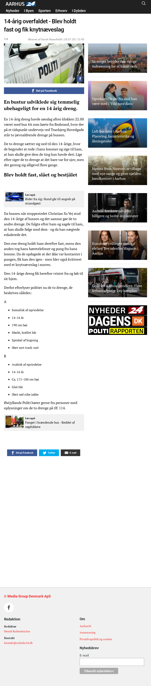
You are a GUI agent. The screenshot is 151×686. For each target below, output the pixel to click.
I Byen (29, 11)
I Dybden (79, 11)
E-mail (84, 655)
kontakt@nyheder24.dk (18, 643)
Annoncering (87, 632)
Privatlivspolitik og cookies (96, 639)
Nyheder (12, 11)
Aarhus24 (85, 626)
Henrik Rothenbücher (17, 631)
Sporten (44, 11)
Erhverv (61, 11)
